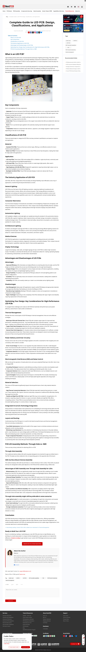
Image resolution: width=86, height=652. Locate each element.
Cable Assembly (37, 11)
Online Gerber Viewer (27, 617)
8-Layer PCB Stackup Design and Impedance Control (76, 70)
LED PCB (68, 42)
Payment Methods (47, 619)
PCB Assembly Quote (7, 622)
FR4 (68, 47)
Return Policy (66, 620)
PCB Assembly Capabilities (8, 624)
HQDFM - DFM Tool (27, 615)
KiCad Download (26, 624)
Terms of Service (66, 617)
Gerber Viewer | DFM (47, 11)
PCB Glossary (25, 626)
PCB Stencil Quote (6, 626)
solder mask (68, 40)
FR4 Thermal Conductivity (71, 49)
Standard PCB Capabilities (8, 617)
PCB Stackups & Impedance (28, 620)
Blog (7, 16)
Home (4, 11)
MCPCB (75, 40)
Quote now (22, 574)
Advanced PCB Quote (7, 619)
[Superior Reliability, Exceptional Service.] (43, 0)
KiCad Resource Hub (27, 622)
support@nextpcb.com (25, 571)
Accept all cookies (25, 647)
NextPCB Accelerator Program (29, 629)
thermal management (70, 52)
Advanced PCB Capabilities (8, 620)
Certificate (45, 622)
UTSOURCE (45, 628)
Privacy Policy (66, 619)
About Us (77, 11)
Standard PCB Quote (7, 615)
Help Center (65, 615)
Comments (10, 600)
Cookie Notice (6, 643)
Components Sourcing (26, 11)
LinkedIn (17, 564)
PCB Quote (9, 11)
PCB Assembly (16, 11)
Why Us (44, 617)
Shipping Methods (47, 620)
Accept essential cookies (14, 647)
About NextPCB (47, 613)
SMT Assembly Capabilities (71, 45)
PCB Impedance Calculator (28, 619)
